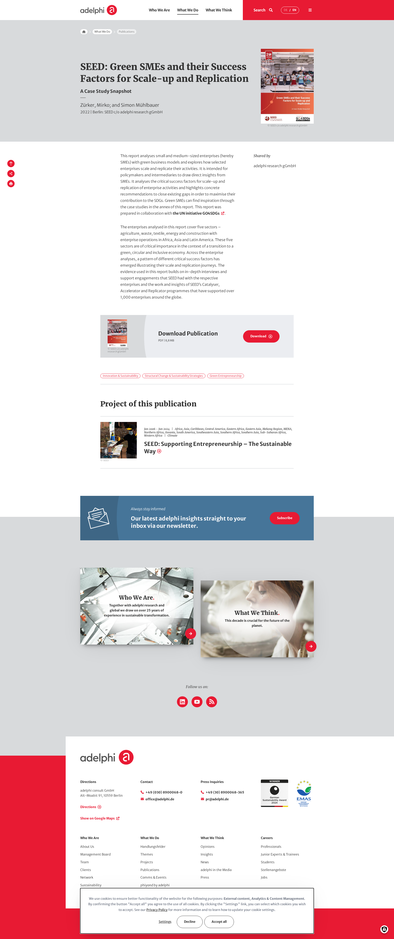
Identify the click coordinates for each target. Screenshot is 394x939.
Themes (146, 854)
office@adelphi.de (159, 799)
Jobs (264, 877)
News (205, 862)
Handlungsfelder (153, 847)
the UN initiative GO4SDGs (196, 213)
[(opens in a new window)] (303, 806)
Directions (88, 807)
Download (258, 336)
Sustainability (90, 885)
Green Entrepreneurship (225, 375)
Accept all (219, 922)
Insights (207, 854)
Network (86, 877)
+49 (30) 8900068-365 (225, 792)
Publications (149, 870)
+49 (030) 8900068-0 (163, 792)
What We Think (219, 10)
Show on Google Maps (97, 818)
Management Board (95, 854)
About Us (87, 847)
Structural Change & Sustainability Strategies (174, 375)
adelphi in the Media (216, 870)
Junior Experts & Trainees (280, 854)
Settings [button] (165, 922)
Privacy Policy (157, 910)
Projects (146, 862)
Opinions (208, 847)
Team (84, 862)
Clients (85, 870)
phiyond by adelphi (155, 885)
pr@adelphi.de (217, 799)
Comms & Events (153, 877)
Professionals (271, 847)
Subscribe (284, 518)
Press (205, 877)
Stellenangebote (273, 870)
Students (268, 862)
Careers (267, 838)
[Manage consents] (384, 929)
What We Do (187, 10)
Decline (189, 922)
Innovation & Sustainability (120, 375)
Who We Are (159, 10)
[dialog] (197, 911)
